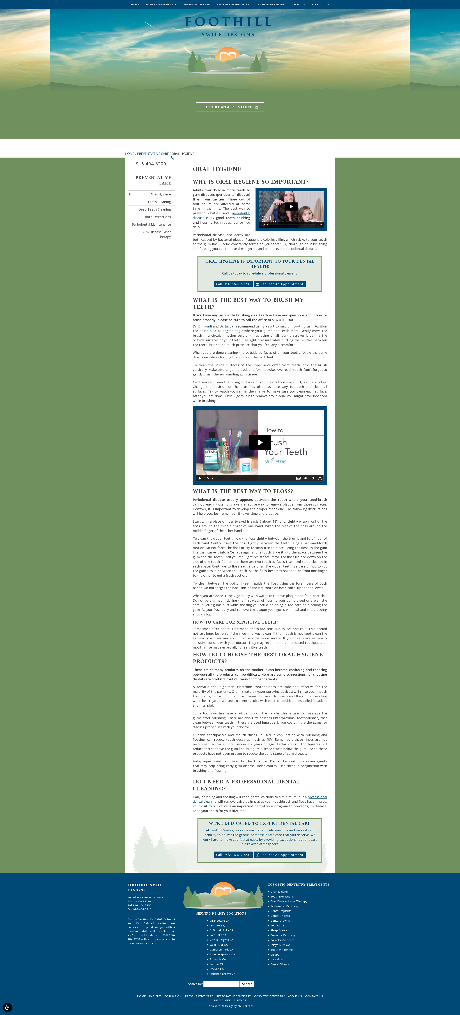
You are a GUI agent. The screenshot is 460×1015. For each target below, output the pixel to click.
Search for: (195, 984)
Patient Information (161, 4)
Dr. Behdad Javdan (151, 923)
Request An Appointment (281, 284)
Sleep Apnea (278, 930)
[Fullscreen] (320, 478)
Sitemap (240, 1000)
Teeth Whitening (281, 949)
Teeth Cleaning (159, 202)
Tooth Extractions (157, 217)
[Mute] (305, 478)
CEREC (274, 954)
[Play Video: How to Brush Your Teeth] (260, 442)
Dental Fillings (279, 964)
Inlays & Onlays (280, 945)
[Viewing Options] (7, 1007)
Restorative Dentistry (233, 4)
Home (135, 4)
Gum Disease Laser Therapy (156, 234)
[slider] (291, 225)
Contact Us (320, 4)
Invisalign (276, 959)
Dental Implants (280, 911)
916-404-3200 (282, 320)
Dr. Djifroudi (202, 326)
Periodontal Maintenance (151, 224)
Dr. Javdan (227, 326)
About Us (298, 4)
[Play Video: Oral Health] (291, 206)
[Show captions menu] (298, 478)
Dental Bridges (280, 915)
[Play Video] (199, 478)
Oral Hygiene (161, 194)
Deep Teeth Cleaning (155, 209)
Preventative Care (197, 4)
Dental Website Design (220, 1006)
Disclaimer (222, 1000)
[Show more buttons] (320, 225)
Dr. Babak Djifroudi (162, 919)
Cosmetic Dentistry (270, 4)
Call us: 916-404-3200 (233, 284)
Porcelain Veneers (282, 940)
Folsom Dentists (138, 919)
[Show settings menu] (312, 478)
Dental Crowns (280, 920)
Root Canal (277, 925)
